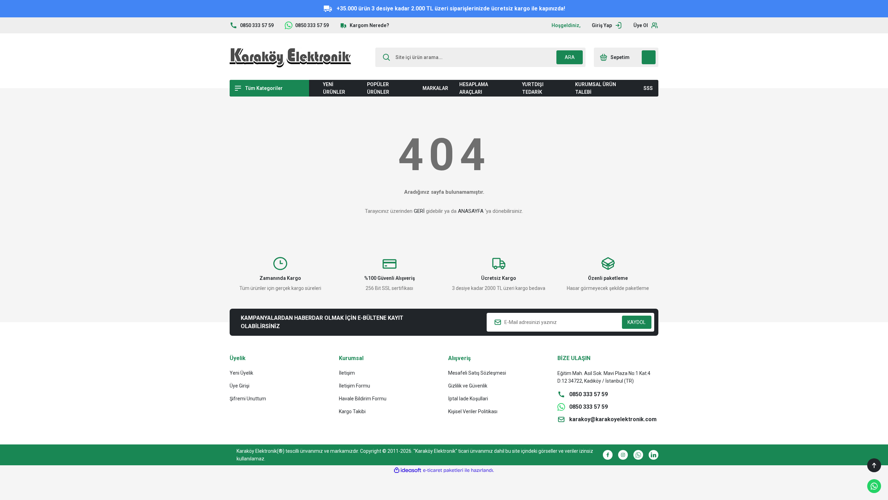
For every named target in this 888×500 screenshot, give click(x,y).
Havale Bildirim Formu (362, 398)
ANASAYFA (471, 211)
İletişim (347, 373)
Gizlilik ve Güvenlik (467, 386)
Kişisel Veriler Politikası (472, 411)
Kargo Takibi (352, 411)
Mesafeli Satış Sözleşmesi (477, 373)
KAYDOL (636, 322)
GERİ (419, 211)
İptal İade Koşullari (468, 398)
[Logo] (290, 57)
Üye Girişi (239, 386)
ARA (570, 57)
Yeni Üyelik (241, 373)
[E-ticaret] (443, 470)
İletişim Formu (354, 386)
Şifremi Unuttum (248, 398)
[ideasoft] (407, 470)
